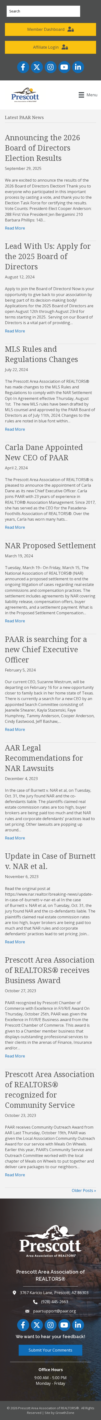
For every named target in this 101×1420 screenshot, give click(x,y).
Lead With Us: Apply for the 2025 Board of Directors (48, 256)
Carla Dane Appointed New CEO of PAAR (44, 452)
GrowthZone (64, 1412)
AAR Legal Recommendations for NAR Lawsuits (44, 758)
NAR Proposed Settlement (50, 545)
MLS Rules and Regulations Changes (41, 354)
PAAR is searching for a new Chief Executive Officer (46, 649)
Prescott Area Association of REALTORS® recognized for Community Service (49, 1089)
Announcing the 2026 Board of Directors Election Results (42, 147)
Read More (15, 228)
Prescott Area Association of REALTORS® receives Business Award (49, 970)
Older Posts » (84, 1190)
